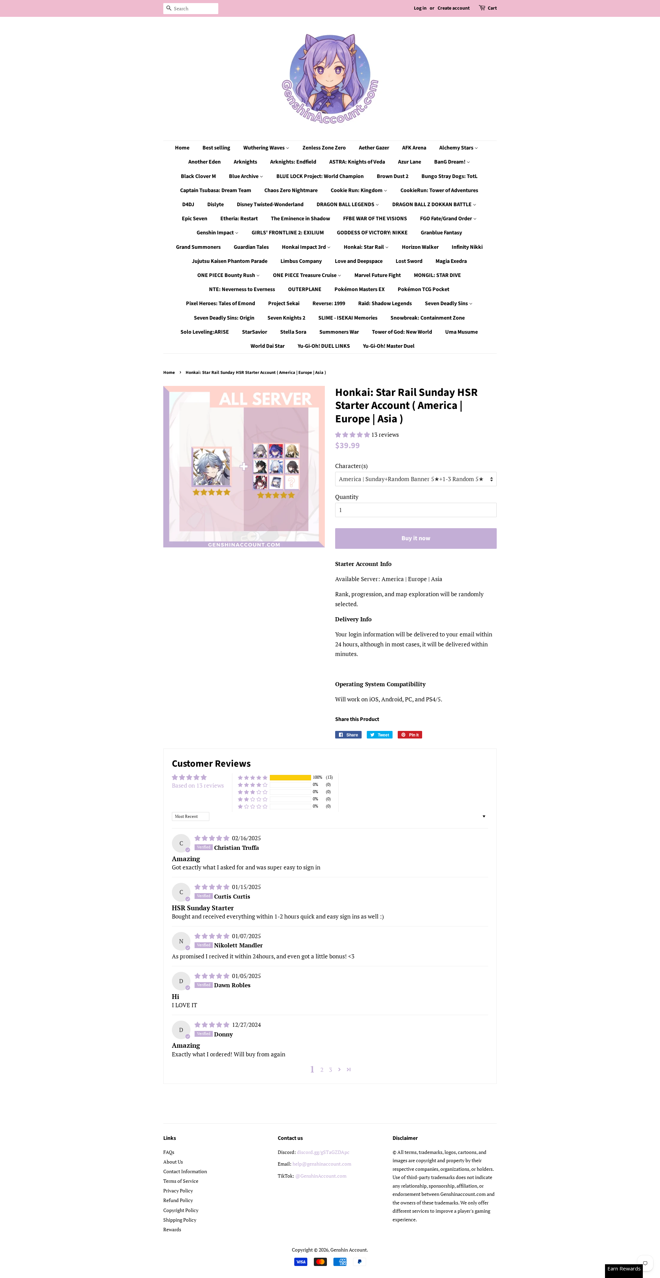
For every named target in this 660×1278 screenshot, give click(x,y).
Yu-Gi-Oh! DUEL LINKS (324, 346)
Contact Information (185, 1171)
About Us (173, 1161)
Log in (420, 8)
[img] (213, 838)
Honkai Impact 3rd (304, 247)
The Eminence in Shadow (300, 218)
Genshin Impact (216, 232)
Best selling (216, 148)
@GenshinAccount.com (320, 1176)
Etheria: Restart (239, 218)
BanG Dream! (450, 162)
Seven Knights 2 (286, 318)
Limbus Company (301, 261)
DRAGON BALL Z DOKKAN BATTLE (432, 204)
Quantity (347, 497)
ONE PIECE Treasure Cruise (305, 275)
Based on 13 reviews (198, 785)
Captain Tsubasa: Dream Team (215, 190)
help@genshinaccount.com (322, 1163)
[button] (353, 434)
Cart (492, 8)
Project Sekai (283, 303)
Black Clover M (198, 176)
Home (182, 148)
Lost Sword (409, 261)
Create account (454, 8)
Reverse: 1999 (328, 303)
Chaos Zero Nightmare (291, 190)
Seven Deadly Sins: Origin (224, 318)
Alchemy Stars (456, 148)
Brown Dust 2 (392, 176)
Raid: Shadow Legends (385, 303)
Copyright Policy (180, 1210)
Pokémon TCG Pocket (423, 289)
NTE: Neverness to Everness (242, 289)
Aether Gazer (374, 148)
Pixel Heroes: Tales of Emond (220, 303)
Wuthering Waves (264, 148)
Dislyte (215, 204)
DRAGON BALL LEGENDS (346, 204)
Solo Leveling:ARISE (204, 332)
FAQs (168, 1152)
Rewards (172, 1229)
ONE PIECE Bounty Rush (226, 275)
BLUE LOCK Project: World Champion (320, 176)
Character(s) (351, 466)
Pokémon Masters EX (359, 289)
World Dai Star (268, 346)
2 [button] (321, 1070)
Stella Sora (293, 332)
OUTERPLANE (304, 289)
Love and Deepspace (359, 261)
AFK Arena (414, 148)
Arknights (245, 162)
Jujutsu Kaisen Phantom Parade (229, 261)
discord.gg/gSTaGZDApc (323, 1152)
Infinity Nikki (467, 247)
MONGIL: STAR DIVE (437, 275)
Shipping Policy (179, 1219)
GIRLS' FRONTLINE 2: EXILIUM (288, 232)
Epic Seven (194, 218)
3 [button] (330, 1070)
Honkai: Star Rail (364, 247)
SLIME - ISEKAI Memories (347, 318)
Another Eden (204, 162)
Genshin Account (348, 1249)
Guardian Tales (251, 247)
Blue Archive (244, 176)
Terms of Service (180, 1181)
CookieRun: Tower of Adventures (439, 190)
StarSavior (254, 332)
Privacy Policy (178, 1190)
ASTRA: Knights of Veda (357, 162)
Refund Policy (178, 1200)
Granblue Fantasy (441, 232)
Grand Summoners (198, 247)
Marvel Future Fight (377, 275)
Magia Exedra (451, 261)
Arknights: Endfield (293, 162)
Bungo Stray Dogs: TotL (449, 176)
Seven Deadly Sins (447, 303)
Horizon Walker (420, 247)
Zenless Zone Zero (324, 148)
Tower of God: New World (402, 332)
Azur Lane (409, 162)
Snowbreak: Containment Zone (427, 318)
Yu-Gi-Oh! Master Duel (389, 346)
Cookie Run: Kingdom (357, 190)
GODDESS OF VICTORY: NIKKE (372, 232)
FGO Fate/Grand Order (446, 218)
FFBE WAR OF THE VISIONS (375, 218)
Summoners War (339, 332)
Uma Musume (461, 332)
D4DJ (188, 204)
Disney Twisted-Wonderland (270, 204)
